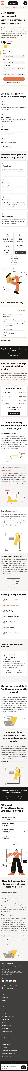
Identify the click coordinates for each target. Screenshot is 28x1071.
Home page (2, 3)
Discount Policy (6, 1041)
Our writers (4, 1013)
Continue (14, 79)
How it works (5, 997)
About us (4, 1000)
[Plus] (13, 68)
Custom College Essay (12, 622)
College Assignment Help (12, 616)
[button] (23, 56)
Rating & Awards (6, 1044)
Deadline (5, 71)
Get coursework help (14, 797)
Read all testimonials (6, 340)
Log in (20, 82)
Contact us (4, 1004)
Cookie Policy (5, 1038)
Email (4, 53)
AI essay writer (5, 1019)
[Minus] (4, 68)
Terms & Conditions (7, 1025)
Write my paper (14, 413)
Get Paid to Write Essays (8, 1016)
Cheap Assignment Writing (12, 600)
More (14, 844)
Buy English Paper (6, 1056)
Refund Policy (5, 1028)
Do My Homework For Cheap (13, 633)
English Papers (10, 627)
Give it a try (6, 146)
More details (4, 1068)
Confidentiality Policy (7, 1031)
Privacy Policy (5, 1034)
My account (13, 3)
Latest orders (5, 1010)
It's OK (23, 1067)
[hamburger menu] (25, 3)
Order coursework (14, 355)
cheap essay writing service (8, 524)
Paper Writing (9, 611)
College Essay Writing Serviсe (9, 1050)
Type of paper (6, 59)
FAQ (3, 1007)
